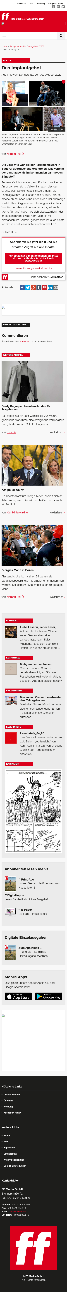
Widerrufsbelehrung (14, 1160)
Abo (31, 4)
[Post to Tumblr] (38, 287)
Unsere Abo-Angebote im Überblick (33, 268)
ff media (11, 432)
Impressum (9, 1148)
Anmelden (21, 4)
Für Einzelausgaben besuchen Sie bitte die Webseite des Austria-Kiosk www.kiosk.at (33, 258)
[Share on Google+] (33, 287)
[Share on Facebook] (22, 287)
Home (4, 47)
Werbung (41, 4)
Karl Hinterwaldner (18, 512)
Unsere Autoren (12, 1095)
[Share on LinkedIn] (50, 287)
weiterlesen (57, 432)
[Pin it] (44, 287)
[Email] (55, 287)
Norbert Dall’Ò (15, 154)
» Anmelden (56, 277)
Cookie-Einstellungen (15, 1166)
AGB (6, 1142)
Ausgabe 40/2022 (37, 47)
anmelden (25, 342)
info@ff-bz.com (18, 1212)
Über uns (8, 1101)
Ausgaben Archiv (55, 4)
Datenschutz (10, 1154)
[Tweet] (27, 287)
